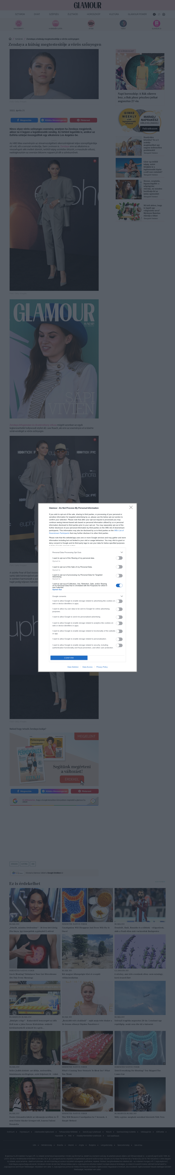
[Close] (131, 508)
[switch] (119, 558)
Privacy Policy (102, 667)
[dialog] (87, 587)
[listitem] (87, 552)
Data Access (87, 667)
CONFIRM (69, 658)
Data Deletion (73, 667)
